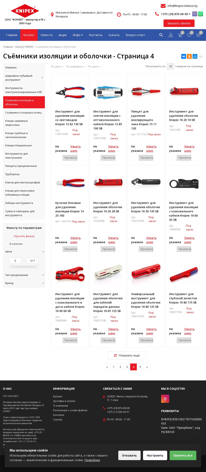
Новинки (10, 67)
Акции (63, 35)
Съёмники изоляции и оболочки (19, 102)
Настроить (155, 455)
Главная (11, 35)
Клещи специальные (18, 145)
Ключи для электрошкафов (22, 182)
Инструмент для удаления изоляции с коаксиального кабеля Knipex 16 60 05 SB (183, 211)
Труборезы (12, 174)
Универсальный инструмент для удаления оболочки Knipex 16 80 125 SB (145, 300)
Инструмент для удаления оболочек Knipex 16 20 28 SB (107, 207)
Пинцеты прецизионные (21, 166)
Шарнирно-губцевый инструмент (18, 78)
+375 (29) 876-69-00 (118, 408)
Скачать (114, 35)
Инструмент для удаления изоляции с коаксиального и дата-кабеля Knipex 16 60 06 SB (69, 302)
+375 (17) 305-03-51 (118, 412)
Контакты (95, 35)
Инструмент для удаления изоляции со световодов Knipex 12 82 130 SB (69, 117)
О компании (60, 405)
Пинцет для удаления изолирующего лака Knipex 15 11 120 (144, 119)
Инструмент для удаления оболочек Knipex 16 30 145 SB (145, 207)
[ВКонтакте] (183, 56)
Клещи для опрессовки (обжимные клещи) (19, 192)
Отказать (129, 455)
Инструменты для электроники (16, 155)
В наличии (16, 243)
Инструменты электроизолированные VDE (23, 90)
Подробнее (92, 460)
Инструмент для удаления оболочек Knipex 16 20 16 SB (183, 115)
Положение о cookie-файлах (70, 410)
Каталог (29, 35)
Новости (47, 35)
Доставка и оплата (64, 401)
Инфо (77, 35)
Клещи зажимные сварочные (16, 123)
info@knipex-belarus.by (183, 6)
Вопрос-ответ (135, 35)
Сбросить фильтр (24, 236)
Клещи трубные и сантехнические (16, 135)
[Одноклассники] (189, 56)
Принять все (183, 455)
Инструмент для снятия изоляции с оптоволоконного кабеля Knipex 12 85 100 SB (107, 119)
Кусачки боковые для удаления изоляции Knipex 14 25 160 (69, 209)
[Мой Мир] (195, 56)
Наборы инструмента (19, 203)
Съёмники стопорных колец (23, 112)
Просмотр (71, 157)
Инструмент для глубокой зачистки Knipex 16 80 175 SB (183, 298)
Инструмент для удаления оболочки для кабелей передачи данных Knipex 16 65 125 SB (108, 302)
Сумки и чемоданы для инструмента (19, 213)
